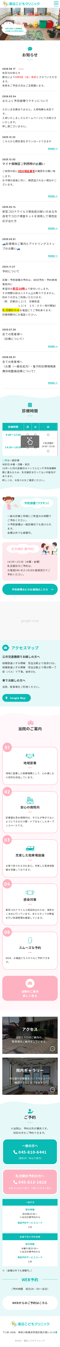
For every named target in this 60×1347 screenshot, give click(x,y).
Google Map (18, 698)
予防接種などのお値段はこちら (30, 589)
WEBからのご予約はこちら (30, 1303)
